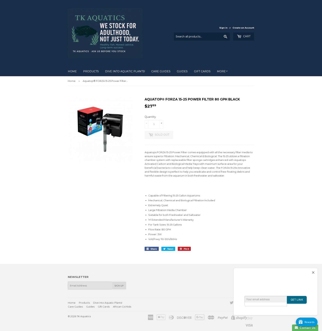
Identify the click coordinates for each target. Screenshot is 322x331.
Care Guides (161, 71)
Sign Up (119, 285)
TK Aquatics (84, 316)
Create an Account (243, 27)
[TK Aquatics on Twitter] (231, 303)
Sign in (223, 27)
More (221, 71)
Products (91, 71)
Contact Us (306, 327)
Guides (182, 71)
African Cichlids (122, 306)
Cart (246, 36)
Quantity (150, 117)
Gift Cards (202, 71)
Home (72, 71)
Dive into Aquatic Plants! (125, 71)
